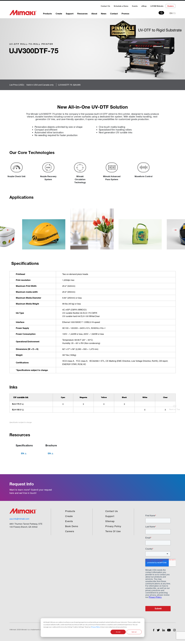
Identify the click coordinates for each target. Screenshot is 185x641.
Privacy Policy (95, 627)
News (103, 13)
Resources (82, 13)
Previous (8, 230)
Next (175, 230)
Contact (114, 13)
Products (47, 13)
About (94, 13)
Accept (118, 632)
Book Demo (71, 526)
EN (171, 13)
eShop (144, 6)
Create (59, 13)
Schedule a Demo (121, 6)
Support (69, 13)
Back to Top (174, 409)
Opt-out (134, 632)
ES (174, 13)
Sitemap (110, 521)
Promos (125, 13)
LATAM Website (156, 6)
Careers (69, 531)
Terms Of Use (113, 531)
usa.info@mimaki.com (19, 518)
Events (135, 6)
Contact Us (105, 6)
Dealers (170, 6)
